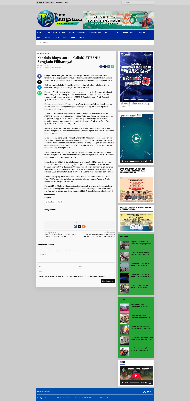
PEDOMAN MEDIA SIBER (89, 398)
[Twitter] (79, 226)
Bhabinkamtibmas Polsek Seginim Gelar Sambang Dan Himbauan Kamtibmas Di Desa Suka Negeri (141, 254)
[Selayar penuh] (150, 161)
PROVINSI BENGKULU (55, 67)
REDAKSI (59, 398)
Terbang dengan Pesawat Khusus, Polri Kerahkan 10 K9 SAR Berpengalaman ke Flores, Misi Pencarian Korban (141, 327)
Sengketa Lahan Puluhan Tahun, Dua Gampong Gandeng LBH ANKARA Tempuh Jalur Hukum (142, 243)
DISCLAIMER (104, 398)
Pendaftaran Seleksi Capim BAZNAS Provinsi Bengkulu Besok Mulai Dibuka (60, 234)
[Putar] (122, 161)
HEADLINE (45, 67)
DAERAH (39, 67)
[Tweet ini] (105, 66)
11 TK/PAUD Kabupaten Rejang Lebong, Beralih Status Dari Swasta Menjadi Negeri (99, 234)
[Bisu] (146, 161)
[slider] (134, 161)
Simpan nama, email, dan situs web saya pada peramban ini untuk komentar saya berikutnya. (72, 276)
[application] (136, 138)
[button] (152, 3)
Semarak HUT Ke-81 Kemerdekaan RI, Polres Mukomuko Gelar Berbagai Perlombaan (140, 305)
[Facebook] (75, 226)
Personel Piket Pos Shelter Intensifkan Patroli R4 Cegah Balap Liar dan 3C (141, 275)
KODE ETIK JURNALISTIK (72, 398)
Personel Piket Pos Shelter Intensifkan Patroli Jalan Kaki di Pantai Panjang (141, 264)
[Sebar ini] (101, 66)
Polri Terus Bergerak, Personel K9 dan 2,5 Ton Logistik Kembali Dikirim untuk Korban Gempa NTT (142, 349)
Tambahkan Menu (62, 3)
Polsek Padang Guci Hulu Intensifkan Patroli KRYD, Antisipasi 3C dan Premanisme (141, 286)
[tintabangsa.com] (59, 18)
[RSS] (84, 226)
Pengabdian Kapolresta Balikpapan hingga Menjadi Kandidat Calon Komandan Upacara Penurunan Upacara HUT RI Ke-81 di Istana (141, 316)
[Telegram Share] (108, 66)
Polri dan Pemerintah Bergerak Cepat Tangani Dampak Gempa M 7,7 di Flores (142, 338)
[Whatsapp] (112, 66)
